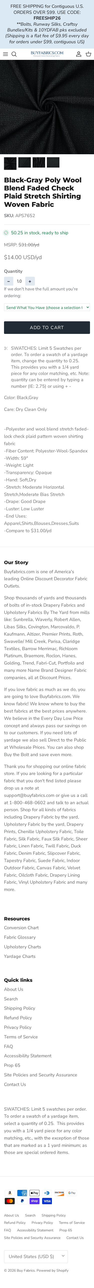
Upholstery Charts (22, 947)
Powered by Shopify (52, 1270)
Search (11, 999)
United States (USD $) (31, 1257)
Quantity (13, 271)
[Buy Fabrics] (47, 54)
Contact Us (15, 1084)
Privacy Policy (17, 1027)
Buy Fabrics (26, 1270)
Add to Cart (47, 328)
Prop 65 (12, 1065)
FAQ (8, 1046)
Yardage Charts (20, 956)
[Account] (77, 54)
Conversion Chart (21, 928)
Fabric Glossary (20, 937)
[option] (47, 107)
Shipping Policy (19, 1008)
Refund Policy (18, 1018)
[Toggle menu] (5, 54)
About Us (13, 989)
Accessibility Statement (27, 1056)
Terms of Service (21, 1037)
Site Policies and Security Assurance (40, 1075)
